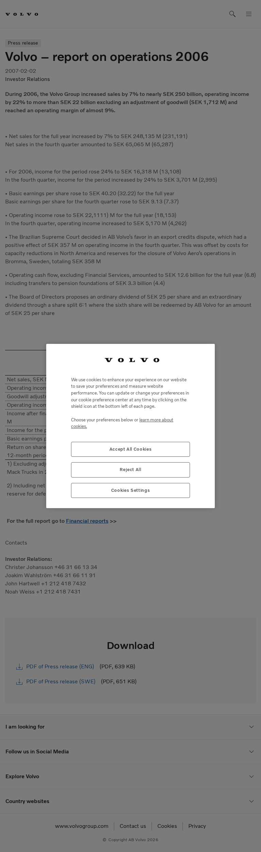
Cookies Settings (130, 490)
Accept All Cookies (130, 449)
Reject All (130, 469)
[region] (130, 426)
